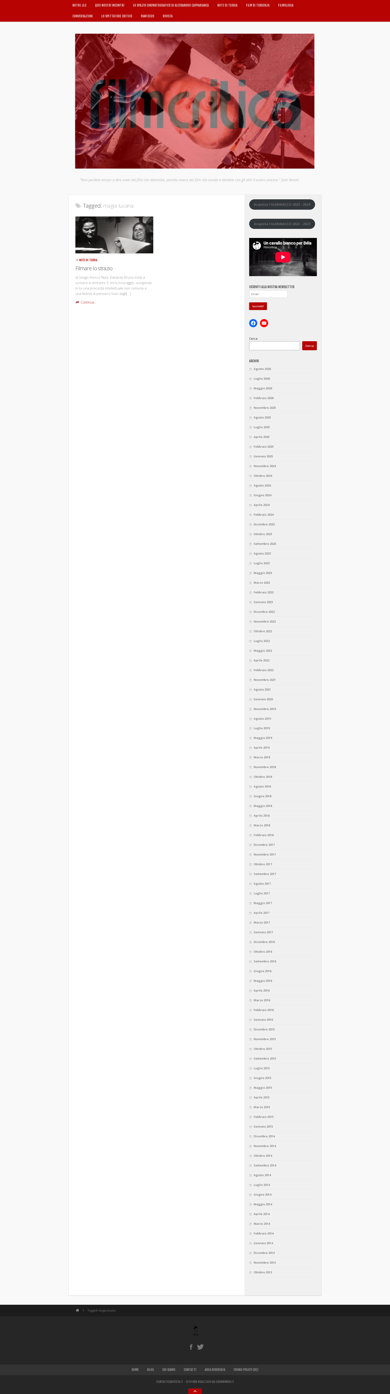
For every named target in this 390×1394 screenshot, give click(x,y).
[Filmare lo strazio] (114, 234)
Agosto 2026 (262, 369)
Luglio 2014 (262, 1185)
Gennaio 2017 (263, 932)
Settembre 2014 (265, 1165)
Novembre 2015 (265, 1039)
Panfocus (147, 16)
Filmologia (285, 5)
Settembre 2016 (265, 961)
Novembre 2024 (265, 466)
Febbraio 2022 (264, 670)
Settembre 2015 (265, 1058)
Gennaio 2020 (263, 699)
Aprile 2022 (261, 660)
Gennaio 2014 (263, 1243)
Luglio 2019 (262, 728)
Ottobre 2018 (263, 777)
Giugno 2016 (262, 971)
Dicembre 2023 (264, 524)
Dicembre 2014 (264, 1136)
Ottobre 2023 (263, 534)
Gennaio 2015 (263, 1126)
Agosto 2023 (262, 553)
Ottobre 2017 (263, 864)
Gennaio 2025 (263, 456)
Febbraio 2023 (264, 592)
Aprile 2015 (261, 1097)
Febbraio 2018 (264, 835)
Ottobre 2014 (263, 1156)
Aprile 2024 (261, 505)
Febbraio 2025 (264, 446)
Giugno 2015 (262, 1078)
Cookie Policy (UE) (246, 1370)
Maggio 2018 (263, 806)
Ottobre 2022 (263, 631)
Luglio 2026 (262, 378)
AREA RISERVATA (215, 1370)
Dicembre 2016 (264, 942)
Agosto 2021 (262, 689)
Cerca (253, 338)
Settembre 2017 (265, 874)
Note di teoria (227, 5)
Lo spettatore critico (116, 16)
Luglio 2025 (262, 427)
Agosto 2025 (262, 417)
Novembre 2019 (265, 709)
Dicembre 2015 (264, 1029)
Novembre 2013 (265, 1262)
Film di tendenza (257, 5)
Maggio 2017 (263, 903)
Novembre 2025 (265, 408)
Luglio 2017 (262, 893)
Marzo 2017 (262, 922)
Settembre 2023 (265, 544)
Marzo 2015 (262, 1107)
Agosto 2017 (262, 884)
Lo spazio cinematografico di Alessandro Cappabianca (171, 5)
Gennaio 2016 (263, 1020)
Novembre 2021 (265, 680)
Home (135, 1370)
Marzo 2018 (262, 825)
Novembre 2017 (265, 854)
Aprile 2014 (261, 1214)
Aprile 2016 (261, 990)
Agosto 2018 (262, 786)
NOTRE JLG (79, 5)
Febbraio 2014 (264, 1233)
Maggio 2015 (263, 1088)
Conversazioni (82, 16)
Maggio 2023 (263, 573)
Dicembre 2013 (264, 1253)
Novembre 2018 (265, 767)
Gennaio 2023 (263, 602)
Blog (150, 1370)
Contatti (190, 1370)
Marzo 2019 (262, 757)
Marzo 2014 (262, 1224)
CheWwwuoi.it (225, 1382)
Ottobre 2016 (263, 952)
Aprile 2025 (261, 437)
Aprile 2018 (261, 815)
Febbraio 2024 (264, 514)
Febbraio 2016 (264, 1010)
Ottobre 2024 (263, 476)
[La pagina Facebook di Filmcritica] (191, 1346)
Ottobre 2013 (263, 1272)
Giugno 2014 (262, 1194)
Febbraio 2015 (264, 1117)
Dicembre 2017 (264, 845)
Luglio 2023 (262, 563)
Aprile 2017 (261, 913)
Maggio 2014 (263, 1204)
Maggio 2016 (263, 981)
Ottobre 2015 (263, 1049)
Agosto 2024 (262, 485)
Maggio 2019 (263, 738)
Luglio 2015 (262, 1068)
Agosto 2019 (262, 719)
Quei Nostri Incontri (109, 5)
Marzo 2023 (262, 583)
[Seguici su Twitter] (200, 1346)
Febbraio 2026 (264, 398)
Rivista (168, 16)
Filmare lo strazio (93, 268)
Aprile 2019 (261, 747)
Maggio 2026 (263, 388)
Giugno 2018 (262, 796)
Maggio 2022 (263, 651)
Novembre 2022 (265, 621)
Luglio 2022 (262, 641)
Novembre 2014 (265, 1146)
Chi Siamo (168, 1370)
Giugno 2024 (262, 495)
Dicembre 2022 (264, 612)
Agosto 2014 (262, 1175)
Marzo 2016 (262, 1000)
